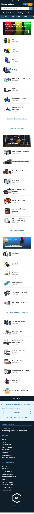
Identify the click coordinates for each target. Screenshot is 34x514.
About (4, 466)
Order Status (7, 471)
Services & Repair (8, 458)
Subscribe (17, 412)
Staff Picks (19, 17)
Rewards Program (9, 477)
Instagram (15, 417)
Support (5, 452)
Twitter (11, 417)
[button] (16, 12)
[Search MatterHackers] (30, 8)
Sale (13, 17)
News (4, 442)
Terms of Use (7, 487)
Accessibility (7, 490)
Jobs (4, 479)
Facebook (7, 417)
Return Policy (7, 482)
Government (7, 455)
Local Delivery (7, 474)
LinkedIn (18, 417)
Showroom (6, 445)
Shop (4, 439)
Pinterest (22, 417)
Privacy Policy (7, 485)
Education (6, 450)
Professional (7, 447)
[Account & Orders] (25, 4)
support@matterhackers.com (15, 431)
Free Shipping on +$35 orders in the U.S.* (12, 1)
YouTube (26, 417)
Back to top (17, 398)
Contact (5, 469)
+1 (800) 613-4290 (8, 428)
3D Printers (27, 17)
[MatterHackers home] (7, 4)
